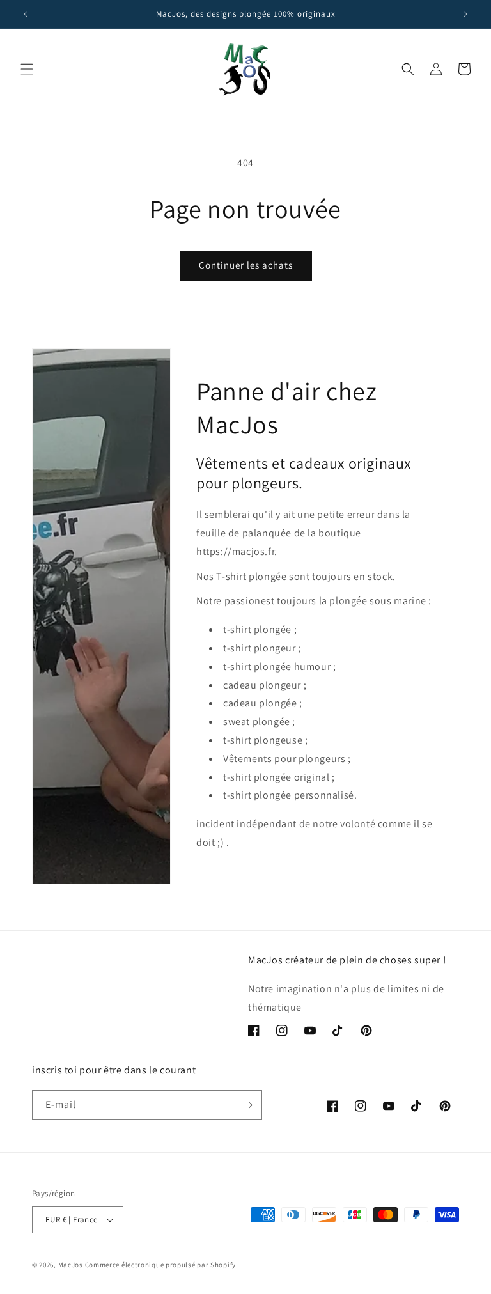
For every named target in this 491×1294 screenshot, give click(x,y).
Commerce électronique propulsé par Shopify (160, 1264)
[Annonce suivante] (465, 14)
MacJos (70, 1264)
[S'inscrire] (247, 1105)
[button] (27, 69)
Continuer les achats (246, 265)
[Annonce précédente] (26, 14)
